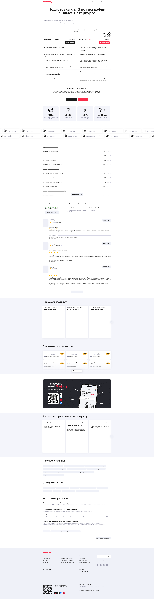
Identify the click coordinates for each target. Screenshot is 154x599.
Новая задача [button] (46, 558)
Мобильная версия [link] (47, 569)
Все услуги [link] (45, 560)
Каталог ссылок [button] (46, 567)
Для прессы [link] (82, 565)
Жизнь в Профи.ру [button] (83, 571)
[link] (71, 99)
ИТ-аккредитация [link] (83, 560)
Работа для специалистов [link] (67, 562)
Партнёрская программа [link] (85, 567)
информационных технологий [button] (85, 587)
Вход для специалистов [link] (67, 560)
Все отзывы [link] (45, 562)
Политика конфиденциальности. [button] (92, 590)
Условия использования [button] (49, 565)
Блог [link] (80, 573)
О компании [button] (82, 558)
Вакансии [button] (81, 569)
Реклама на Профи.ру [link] (84, 562)
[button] (106, 220)
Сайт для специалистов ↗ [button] (67, 558)
